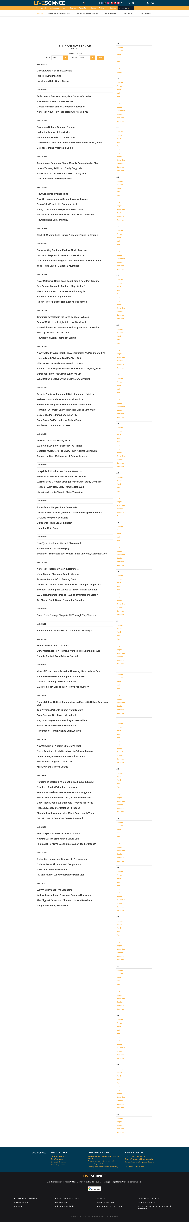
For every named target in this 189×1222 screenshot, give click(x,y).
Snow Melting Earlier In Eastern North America (62, 250)
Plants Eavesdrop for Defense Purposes (58, 808)
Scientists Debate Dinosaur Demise (56, 127)
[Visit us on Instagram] (108, 3)
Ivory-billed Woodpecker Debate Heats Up (59, 471)
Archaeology (54, 8)
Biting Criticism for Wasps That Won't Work (60, 209)
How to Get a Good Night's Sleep (54, 296)
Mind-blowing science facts (134, 1167)
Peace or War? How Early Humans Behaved (60, 487)
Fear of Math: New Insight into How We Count (61, 322)
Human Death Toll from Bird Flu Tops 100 (59, 358)
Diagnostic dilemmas (58, 1162)
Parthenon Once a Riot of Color (54, 425)
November (120, 118)
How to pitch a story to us (109, 1206)
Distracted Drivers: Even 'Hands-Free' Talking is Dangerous (69, 584)
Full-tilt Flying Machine (49, 76)
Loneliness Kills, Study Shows (53, 81)
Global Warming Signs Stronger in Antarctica (61, 106)
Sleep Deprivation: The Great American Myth (61, 291)
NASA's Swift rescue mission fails (87, 13)
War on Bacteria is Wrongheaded (54, 178)
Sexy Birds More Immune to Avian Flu (57, 415)
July (118, 68)
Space (93, 8)
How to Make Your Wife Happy (53, 548)
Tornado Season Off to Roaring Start (56, 579)
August (119, 72)
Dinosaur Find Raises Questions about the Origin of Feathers (70, 512)
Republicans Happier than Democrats (57, 507)
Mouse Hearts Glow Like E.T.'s (53, 645)
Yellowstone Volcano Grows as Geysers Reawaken (64, 895)
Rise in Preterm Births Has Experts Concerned (62, 302)
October (120, 114)
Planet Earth (83, 8)
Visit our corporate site (132, 1182)
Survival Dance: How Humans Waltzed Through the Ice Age (68, 651)
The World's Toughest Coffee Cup (55, 761)
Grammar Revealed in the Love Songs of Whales (63, 317)
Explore (113, 8)
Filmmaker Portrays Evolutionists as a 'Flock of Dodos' (66, 844)
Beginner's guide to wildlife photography (139, 1159)
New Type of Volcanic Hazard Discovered (59, 543)
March (119, 54)
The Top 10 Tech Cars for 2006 (53, 332)
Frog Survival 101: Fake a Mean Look (57, 715)
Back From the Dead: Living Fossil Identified (61, 676)
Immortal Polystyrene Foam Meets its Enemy (61, 756)
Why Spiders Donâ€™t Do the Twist (56, 137)
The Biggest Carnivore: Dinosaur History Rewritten (64, 900)
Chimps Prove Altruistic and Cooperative (59, 864)
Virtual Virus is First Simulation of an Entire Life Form (65, 214)
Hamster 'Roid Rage (47, 528)
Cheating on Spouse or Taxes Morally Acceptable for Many (68, 163)
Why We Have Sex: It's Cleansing (54, 890)
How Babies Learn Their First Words (56, 338)
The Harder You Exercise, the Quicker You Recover (64, 797)
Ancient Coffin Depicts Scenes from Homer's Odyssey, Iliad (69, 368)
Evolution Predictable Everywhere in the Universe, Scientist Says (72, 553)
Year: (48, 58)
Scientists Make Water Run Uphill (55, 148)
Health (64, 8)
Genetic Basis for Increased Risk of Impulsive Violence (66, 394)
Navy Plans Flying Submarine (52, 905)
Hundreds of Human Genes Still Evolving (59, 730)
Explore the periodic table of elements (101, 1164)
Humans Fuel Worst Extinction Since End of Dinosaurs (66, 409)
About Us (100, 1198)
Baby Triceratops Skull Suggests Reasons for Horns (65, 802)
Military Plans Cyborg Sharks (52, 766)
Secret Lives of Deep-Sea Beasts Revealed (60, 818)
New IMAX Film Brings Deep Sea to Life (58, 838)
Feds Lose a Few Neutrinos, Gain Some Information (64, 96)
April (118, 58)
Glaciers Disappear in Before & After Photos (60, 255)
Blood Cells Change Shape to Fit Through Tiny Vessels (66, 615)
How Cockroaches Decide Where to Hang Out (61, 173)
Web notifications (146, 1202)
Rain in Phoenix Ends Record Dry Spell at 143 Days (64, 630)
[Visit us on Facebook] (102, 3)
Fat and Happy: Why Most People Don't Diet (60, 874)
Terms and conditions (148, 1198)
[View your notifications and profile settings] (148, 3)
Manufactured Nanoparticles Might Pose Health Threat (66, 813)
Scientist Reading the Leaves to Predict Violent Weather (67, 589)
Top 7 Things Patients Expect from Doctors (60, 710)
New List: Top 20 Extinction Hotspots (57, 787)
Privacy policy (21, 1202)
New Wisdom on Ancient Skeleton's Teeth (59, 746)
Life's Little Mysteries (58, 1156)
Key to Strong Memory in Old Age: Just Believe (62, 720)
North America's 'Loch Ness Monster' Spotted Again (65, 751)
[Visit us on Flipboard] (115, 3)
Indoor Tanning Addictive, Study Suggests (59, 168)
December (120, 121)
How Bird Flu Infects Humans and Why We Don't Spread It (68, 327)
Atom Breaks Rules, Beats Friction (55, 101)
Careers (18, 1206)
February (120, 51)
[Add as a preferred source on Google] (94, 1188)
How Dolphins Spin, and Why (52, 220)
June (118, 65)
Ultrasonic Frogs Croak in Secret (54, 523)
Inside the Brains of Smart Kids (53, 132)
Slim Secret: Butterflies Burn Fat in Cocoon (60, 363)
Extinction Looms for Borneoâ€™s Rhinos (59, 445)
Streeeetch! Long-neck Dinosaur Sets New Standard (65, 404)
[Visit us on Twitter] (105, 3)
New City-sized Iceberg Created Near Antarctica (62, 199)
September (121, 111)
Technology (103, 8)
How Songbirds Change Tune (52, 194)
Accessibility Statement (25, 1198)
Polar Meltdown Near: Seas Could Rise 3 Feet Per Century (68, 281)
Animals (44, 8)
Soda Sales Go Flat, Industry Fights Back (59, 420)
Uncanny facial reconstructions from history (103, 1167)
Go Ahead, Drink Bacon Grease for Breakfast (61, 600)
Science (73, 8)
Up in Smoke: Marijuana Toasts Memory (58, 574)
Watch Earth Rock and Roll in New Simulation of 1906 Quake (69, 142)
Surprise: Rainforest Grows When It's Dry (59, 373)
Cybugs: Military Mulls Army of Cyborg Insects (62, 456)
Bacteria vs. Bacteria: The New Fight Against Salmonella (67, 451)
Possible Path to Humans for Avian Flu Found (61, 476)
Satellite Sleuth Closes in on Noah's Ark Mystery (63, 687)
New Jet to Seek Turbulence (52, 869)
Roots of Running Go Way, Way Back (57, 681)
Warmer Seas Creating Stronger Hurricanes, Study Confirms (69, 481)
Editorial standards (64, 1206)
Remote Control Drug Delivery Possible (58, 656)
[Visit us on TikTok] (118, 3)
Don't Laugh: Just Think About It (54, 70)
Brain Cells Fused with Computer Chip (57, 204)
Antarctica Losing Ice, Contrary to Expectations (62, 859)
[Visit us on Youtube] (112, 3)
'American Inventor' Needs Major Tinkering (60, 492)
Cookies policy (62, 1202)
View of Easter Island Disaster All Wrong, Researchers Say (68, 671)
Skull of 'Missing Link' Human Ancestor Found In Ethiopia (67, 235)
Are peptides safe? (111, 13)
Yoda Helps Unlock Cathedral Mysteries (58, 266)
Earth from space (57, 1159)
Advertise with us (105, 1202)
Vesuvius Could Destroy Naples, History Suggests (64, 792)
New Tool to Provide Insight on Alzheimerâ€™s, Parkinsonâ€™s (71, 353)
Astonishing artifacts (58, 1165)
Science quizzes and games (135, 1156)
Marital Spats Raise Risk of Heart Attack (58, 833)
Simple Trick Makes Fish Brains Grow (57, 725)
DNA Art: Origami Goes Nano (52, 517)
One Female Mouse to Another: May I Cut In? (61, 286)
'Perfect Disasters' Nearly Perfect (55, 440)
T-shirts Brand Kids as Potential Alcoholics (60, 399)
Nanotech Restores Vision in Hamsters (58, 569)
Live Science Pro (145, 13)
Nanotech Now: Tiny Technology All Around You (62, 112)
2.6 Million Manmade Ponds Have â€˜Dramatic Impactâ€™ (68, 595)
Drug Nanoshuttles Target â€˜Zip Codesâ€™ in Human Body (69, 260)
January (120, 47)
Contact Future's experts (67, 1198)
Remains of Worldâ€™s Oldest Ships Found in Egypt (65, 782)
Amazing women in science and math (101, 1161)
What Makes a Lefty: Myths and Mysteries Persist (63, 379)
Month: (74, 58)
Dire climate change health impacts (59, 13)
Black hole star (128, 13)
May (118, 61)
